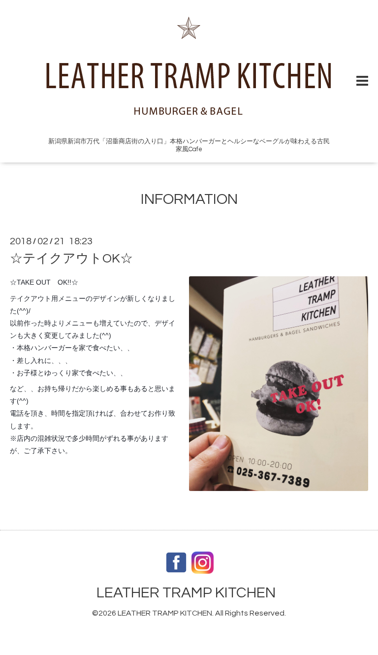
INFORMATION (189, 199)
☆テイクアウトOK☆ (71, 258)
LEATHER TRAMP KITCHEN (186, 592)
